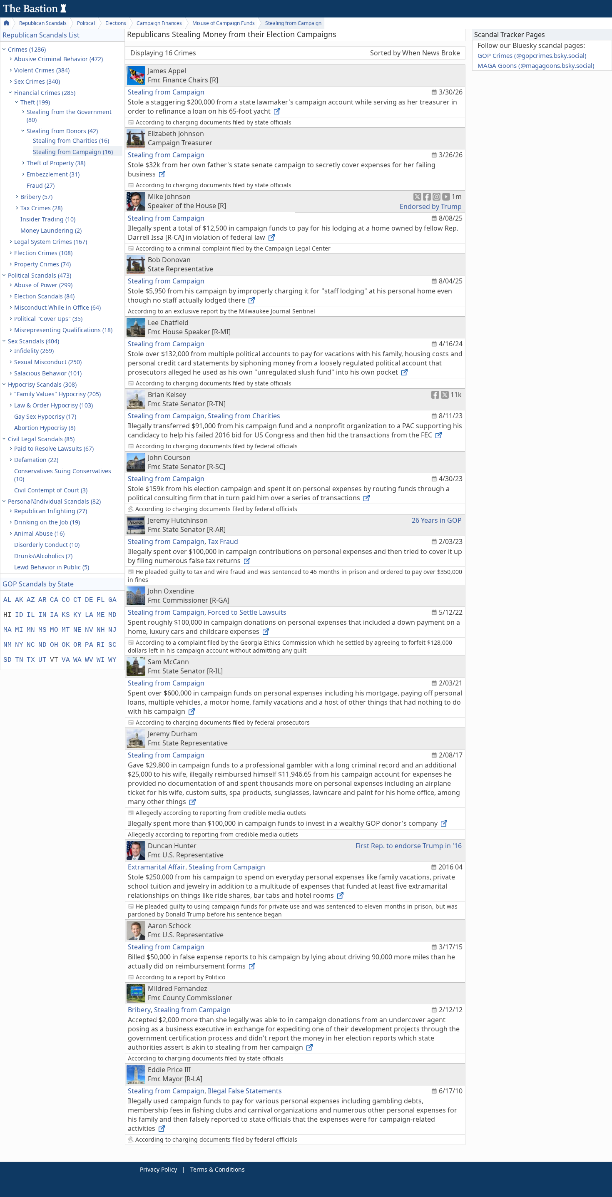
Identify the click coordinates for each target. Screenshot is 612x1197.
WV (89, 660)
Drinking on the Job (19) (47, 522)
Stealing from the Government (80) (69, 116)
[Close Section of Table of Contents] (5, 49)
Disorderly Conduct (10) (47, 545)
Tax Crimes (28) (41, 208)
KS (66, 615)
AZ (31, 600)
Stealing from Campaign (166, 92)
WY (112, 660)
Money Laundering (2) (51, 230)
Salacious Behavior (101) (48, 373)
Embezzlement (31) (53, 174)
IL (31, 615)
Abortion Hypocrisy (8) (44, 428)
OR (77, 645)
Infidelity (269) (34, 351)
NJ (112, 630)
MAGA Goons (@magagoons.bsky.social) (536, 65)
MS (42, 630)
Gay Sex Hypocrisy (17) (45, 416)
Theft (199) (35, 102)
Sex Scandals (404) (33, 341)
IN (42, 615)
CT (77, 600)
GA (112, 600)
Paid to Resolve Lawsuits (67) (54, 448)
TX (31, 660)
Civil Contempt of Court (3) (50, 490)
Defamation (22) (36, 460)
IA (54, 615)
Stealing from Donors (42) (62, 131)
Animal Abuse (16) (39, 533)
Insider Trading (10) (47, 219)
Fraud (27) (41, 185)
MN (31, 630)
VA (66, 660)
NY (19, 645)
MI (19, 630)
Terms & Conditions (217, 1169)
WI (101, 660)
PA (89, 645)
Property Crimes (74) (42, 264)
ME (101, 615)
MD (112, 615)
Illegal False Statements (245, 1090)
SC (112, 645)
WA (77, 660)
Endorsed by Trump (431, 206)
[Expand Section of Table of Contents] (11, 59)
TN (19, 660)
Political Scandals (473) (39, 275)
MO (54, 630)
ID (19, 615)
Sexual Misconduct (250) (48, 362)
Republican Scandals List (41, 35)
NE (77, 630)
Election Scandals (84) (44, 296)
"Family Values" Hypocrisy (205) (57, 394)
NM (7, 645)
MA (7, 630)
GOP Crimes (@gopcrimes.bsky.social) (532, 55)
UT (42, 660)
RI (101, 645)
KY (77, 615)
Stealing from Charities (244, 415)
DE (89, 600)
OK (66, 645)
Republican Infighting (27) (50, 511)
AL (7, 600)
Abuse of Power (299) (43, 285)
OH (54, 645)
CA (54, 600)
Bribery (139, 1009)
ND (42, 645)
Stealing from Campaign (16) (73, 152)
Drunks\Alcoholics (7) (43, 556)
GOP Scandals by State (38, 584)
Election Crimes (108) (43, 253)
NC (31, 645)
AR (42, 600)
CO (66, 600)
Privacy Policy (158, 1169)
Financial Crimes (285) (44, 93)
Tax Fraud (223, 541)
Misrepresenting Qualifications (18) (63, 330)
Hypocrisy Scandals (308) (42, 384)
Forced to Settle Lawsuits (247, 612)
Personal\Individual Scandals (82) (54, 501)
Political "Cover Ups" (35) (48, 319)
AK (19, 600)
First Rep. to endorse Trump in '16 (409, 845)
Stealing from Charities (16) (71, 140)
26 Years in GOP (437, 520)
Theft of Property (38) (56, 163)
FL (101, 600)
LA (89, 615)
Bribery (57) (36, 197)
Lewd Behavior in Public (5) (51, 567)
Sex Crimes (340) (37, 81)
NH (101, 630)
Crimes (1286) (27, 49)
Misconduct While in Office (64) (57, 307)
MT (66, 630)
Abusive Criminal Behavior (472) (58, 59)
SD (7, 660)
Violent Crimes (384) (42, 70)
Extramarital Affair (156, 867)
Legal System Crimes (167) (50, 242)
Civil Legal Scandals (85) (41, 439)
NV (89, 630)
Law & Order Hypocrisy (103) (53, 405)
